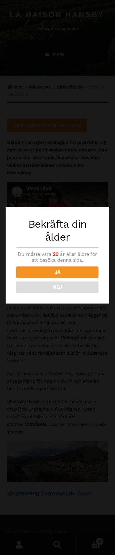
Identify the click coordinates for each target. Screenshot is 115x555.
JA (57, 272)
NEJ (57, 287)
